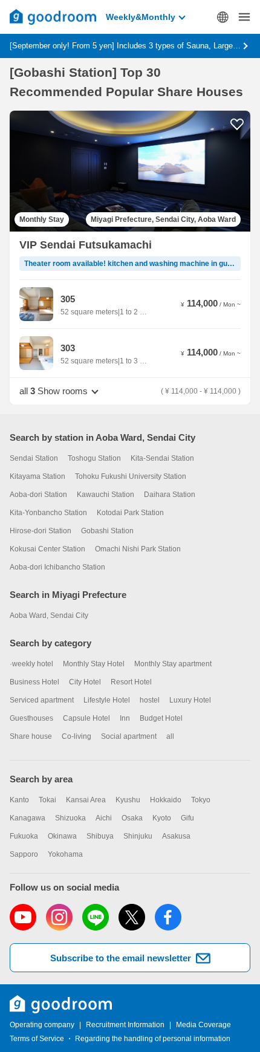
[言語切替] (222, 16)
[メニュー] (244, 16)
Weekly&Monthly (140, 17)
